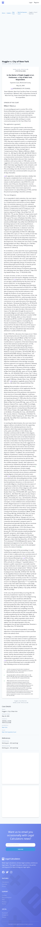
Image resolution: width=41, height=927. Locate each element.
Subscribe (20, 849)
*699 (15, 279)
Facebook (5, 913)
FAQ (3, 899)
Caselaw (9, 13)
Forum (4, 886)
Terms (4, 904)
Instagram (5, 915)
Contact (4, 895)
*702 (24, 558)
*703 (5, 660)
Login (30, 2)
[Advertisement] (20, 37)
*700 (11, 381)
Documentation (6, 897)
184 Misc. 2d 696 (6, 64)
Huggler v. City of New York (15, 61)
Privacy (4, 902)
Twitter (4, 917)
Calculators (5, 882)
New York (13, 13)
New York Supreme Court (22, 13)
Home (3, 13)
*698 (5, 176)
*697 (12, 88)
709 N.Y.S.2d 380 (16, 64)
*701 (9, 476)
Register (36, 2)
